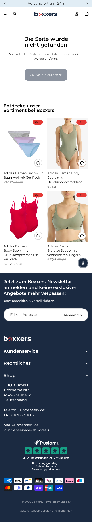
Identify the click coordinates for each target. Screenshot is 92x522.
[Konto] (77, 14)
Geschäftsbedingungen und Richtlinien (46, 510)
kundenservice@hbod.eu (26, 430)
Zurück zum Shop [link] (46, 75)
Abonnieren (73, 315)
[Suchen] (15, 14)
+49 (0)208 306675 (20, 415)
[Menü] (5, 14)
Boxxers (37, 501)
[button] (83, 263)
